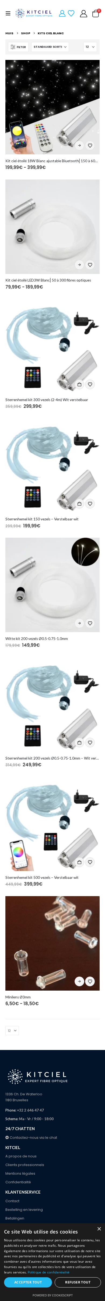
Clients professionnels (24, 1164)
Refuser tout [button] (77, 1282)
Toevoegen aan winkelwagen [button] (79, 384)
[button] (9, 13)
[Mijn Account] (83, 13)
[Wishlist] (71, 13)
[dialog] (52, 1262)
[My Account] (62, 13)
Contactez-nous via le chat (33, 1137)
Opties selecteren (79, 145)
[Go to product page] (52, 107)
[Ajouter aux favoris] (90, 145)
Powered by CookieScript (53, 1295)
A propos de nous (21, 1156)
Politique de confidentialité (48, 1272)
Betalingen (14, 1218)
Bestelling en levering (24, 1209)
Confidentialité (18, 1182)
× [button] (99, 1229)
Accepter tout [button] (28, 1282)
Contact (12, 1201)
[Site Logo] (34, 13)
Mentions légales (20, 1173)
